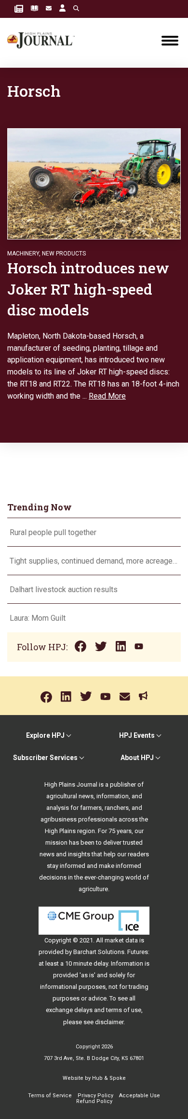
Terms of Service (50, 1095)
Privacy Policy (95, 1095)
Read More (107, 396)
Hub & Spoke (109, 1078)
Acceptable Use (139, 1095)
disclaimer (109, 1022)
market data (121, 940)
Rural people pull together (53, 532)
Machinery (23, 253)
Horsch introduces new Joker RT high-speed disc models (88, 288)
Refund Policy (94, 1101)
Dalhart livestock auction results (64, 589)
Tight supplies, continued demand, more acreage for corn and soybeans (94, 561)
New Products (64, 253)
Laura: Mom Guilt (38, 618)
